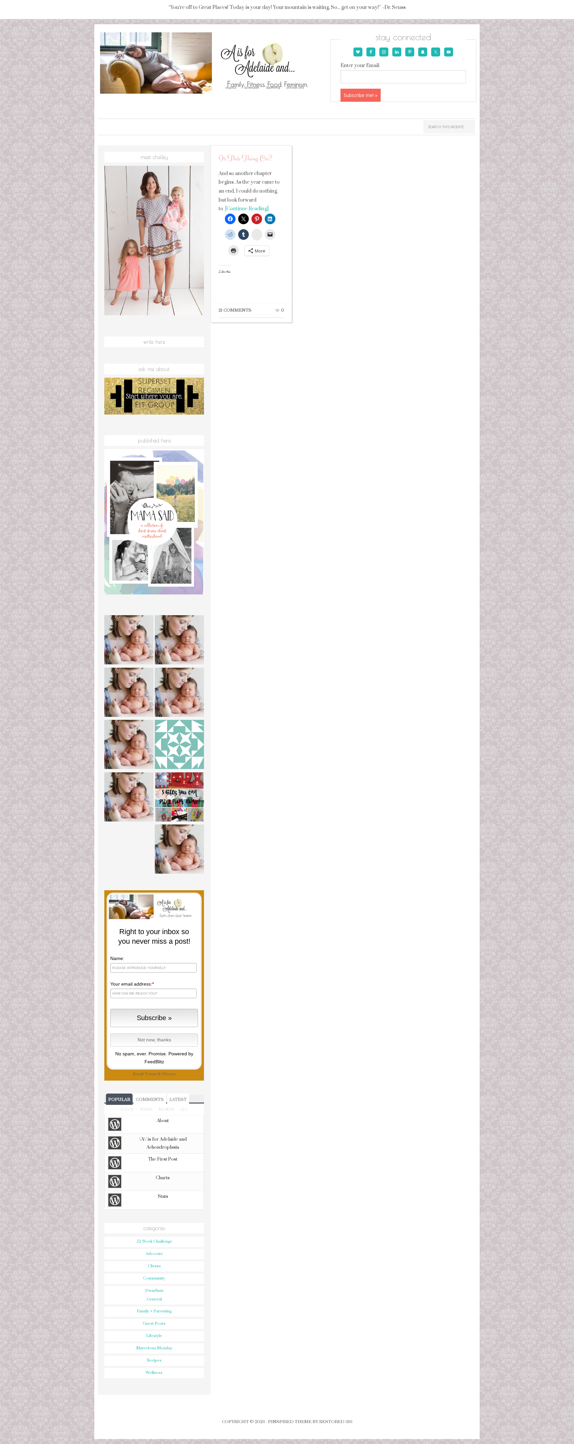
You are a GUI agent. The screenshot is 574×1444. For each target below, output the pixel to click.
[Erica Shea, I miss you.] (128, 797)
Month (166, 1109)
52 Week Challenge (154, 1241)
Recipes (154, 1360)
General (154, 1299)
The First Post (162, 1159)
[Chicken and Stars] (179, 850)
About (163, 1121)
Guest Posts (154, 1323)
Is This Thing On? (245, 158)
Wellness (154, 1372)
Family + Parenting (154, 1311)
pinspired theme (290, 1421)
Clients (154, 1266)
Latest (178, 1099)
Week (146, 1109)
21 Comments (235, 310)
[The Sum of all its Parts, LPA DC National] (128, 640)
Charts (163, 1178)
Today (127, 1109)
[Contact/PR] (128, 745)
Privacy (169, 1074)
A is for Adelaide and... (213, 63)
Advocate (154, 1253)
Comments (150, 1099)
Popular (119, 1099)
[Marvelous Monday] (179, 640)
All (184, 1109)
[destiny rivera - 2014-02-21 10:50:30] (179, 745)
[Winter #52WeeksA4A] (128, 693)
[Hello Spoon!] (179, 693)
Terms (150, 1074)
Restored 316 (335, 1421)
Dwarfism (154, 1290)
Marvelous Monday (154, 1348)
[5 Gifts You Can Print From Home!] (179, 797)
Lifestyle (154, 1335)
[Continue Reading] (246, 209)
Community (154, 1278)
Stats (163, 1197)
